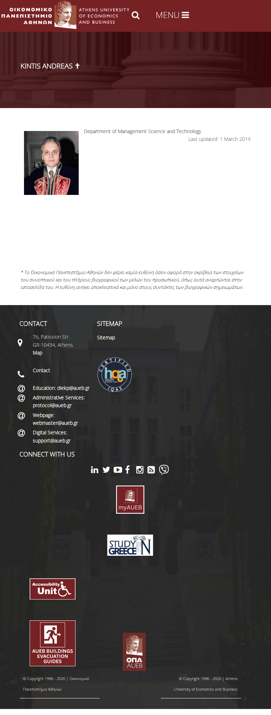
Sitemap (106, 337)
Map (37, 352)
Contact (41, 370)
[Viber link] (164, 473)
